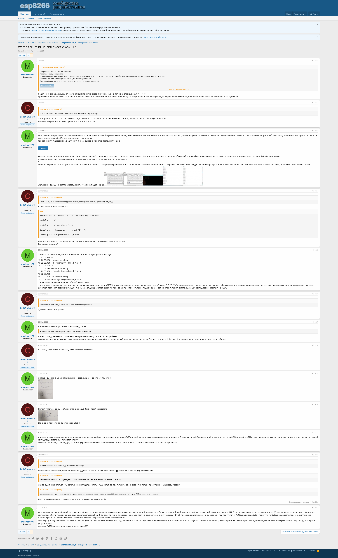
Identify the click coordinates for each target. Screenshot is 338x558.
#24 (316, 191)
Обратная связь (253, 551)
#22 (316, 103)
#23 (316, 131)
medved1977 (25, 51)
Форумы (24, 14)
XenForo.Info (34, 556)
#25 (316, 250)
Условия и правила (269, 551)
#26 (316, 294)
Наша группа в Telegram (154, 37)
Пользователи (57, 14)
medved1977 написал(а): (50, 109)
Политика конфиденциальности (292, 551)
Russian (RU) (25, 551)
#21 (316, 61)
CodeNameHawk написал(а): (51, 67)
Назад (22, 55)
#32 (316, 455)
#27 (316, 322)
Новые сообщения (26, 18)
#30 (316, 404)
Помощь (311, 551)
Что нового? (39, 14)
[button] (46, 13)
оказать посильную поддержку (46, 30)
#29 (316, 373)
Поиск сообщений (43, 18)
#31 (316, 432)
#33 (316, 508)
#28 (316, 345)
